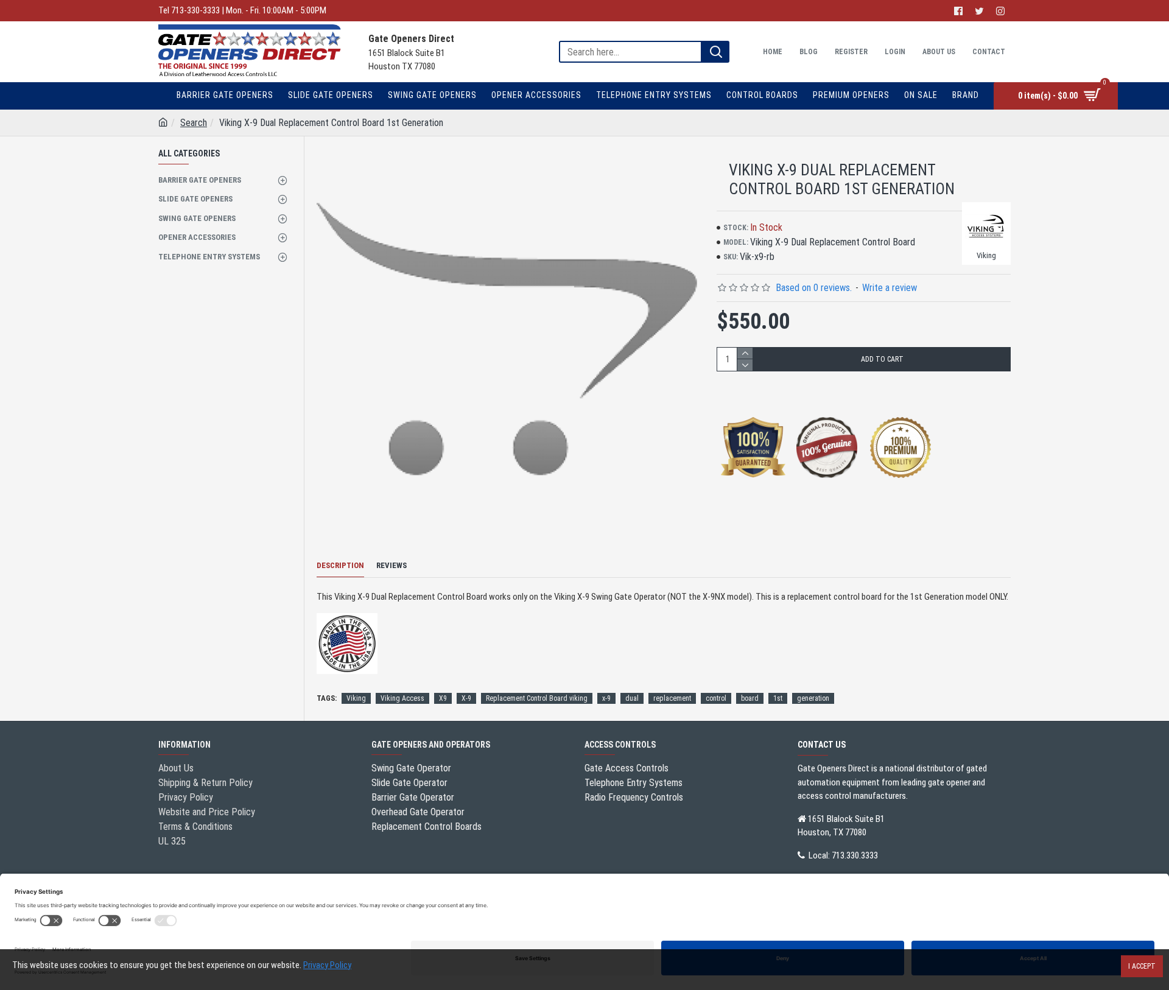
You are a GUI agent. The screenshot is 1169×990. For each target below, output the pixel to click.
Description (340, 565)
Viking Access (402, 698)
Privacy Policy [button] (327, 965)
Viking (356, 698)
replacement (672, 698)
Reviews (391, 565)
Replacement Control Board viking (537, 698)
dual (632, 698)
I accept (1142, 966)
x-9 (606, 698)
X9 (443, 698)
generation (813, 698)
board (750, 698)
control (716, 698)
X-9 (466, 698)
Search (193, 122)
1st (777, 698)
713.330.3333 (855, 855)
